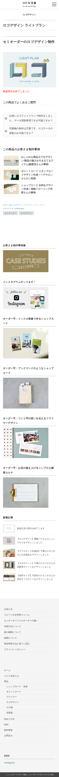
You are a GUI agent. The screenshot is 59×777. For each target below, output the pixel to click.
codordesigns (19, 208)
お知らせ (8, 609)
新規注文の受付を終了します (31, 528)
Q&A (6, 724)
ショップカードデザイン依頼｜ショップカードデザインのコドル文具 (30, 774)
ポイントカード (13, 691)
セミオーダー (10, 213)
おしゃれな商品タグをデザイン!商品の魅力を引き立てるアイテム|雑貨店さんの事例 (37, 161)
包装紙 (9, 712)
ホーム (7, 670)
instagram (9, 762)
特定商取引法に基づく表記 (16, 643)
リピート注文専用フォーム (16, 615)
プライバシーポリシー (14, 649)
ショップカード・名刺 (17, 686)
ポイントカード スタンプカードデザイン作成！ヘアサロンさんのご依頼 (37, 175)
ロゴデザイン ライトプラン (34, 205)
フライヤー (11, 697)
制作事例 (8, 730)
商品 (6, 681)
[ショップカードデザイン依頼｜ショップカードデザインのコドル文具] (29, 3)
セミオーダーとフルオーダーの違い (21, 620)
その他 (9, 707)
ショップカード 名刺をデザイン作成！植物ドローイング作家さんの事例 (37, 189)
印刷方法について (12, 626)
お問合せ (8, 735)
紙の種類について (12, 632)
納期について (10, 638)
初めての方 (9, 719)
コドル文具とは (11, 676)
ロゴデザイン (29, 14)
